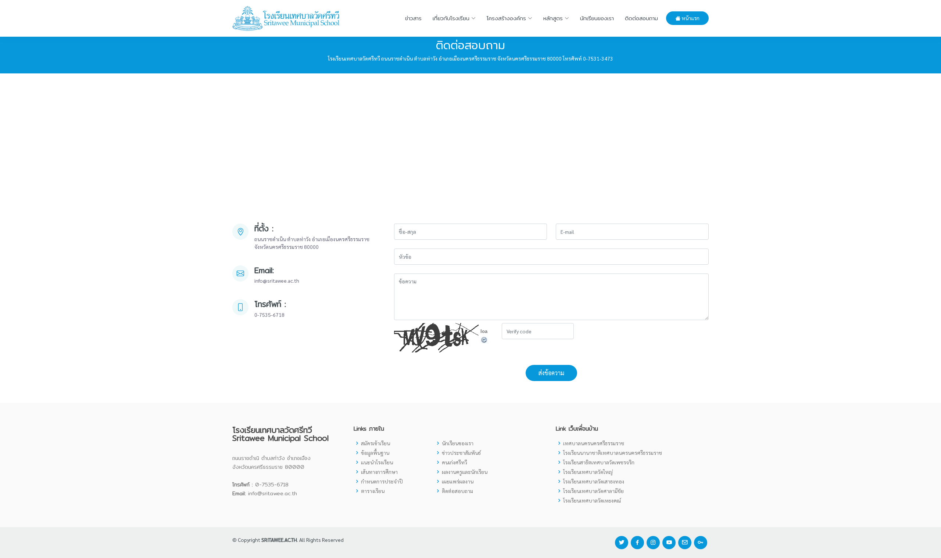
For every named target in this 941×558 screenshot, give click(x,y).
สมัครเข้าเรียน (375, 443)
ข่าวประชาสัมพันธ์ (461, 452)
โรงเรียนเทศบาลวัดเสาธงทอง (593, 481)
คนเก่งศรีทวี (454, 462)
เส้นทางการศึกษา (379, 471)
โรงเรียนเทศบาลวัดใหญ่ (588, 471)
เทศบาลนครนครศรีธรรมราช (593, 443)
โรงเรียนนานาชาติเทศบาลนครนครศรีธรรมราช (612, 452)
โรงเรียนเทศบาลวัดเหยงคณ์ (592, 500)
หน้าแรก (690, 18)
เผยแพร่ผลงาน (457, 481)
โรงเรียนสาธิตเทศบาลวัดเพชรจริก (598, 462)
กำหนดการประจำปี (382, 481)
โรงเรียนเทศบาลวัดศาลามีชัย (593, 490)
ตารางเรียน (372, 490)
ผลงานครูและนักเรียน (464, 471)
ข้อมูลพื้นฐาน (375, 452)
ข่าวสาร (413, 18)
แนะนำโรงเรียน (377, 462)
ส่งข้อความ (551, 373)
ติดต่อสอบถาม (641, 18)
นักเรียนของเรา (597, 18)
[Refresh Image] (484, 339)
